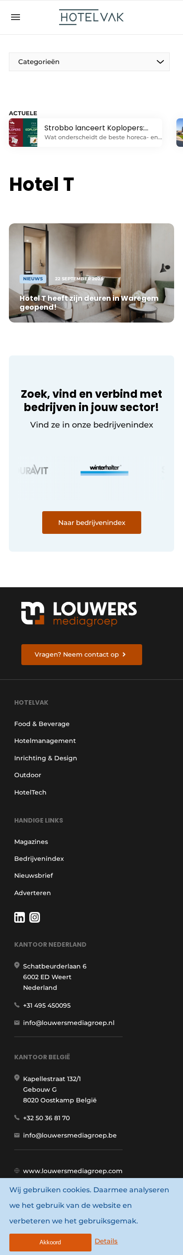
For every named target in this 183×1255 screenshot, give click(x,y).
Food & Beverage (42, 724)
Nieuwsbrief (33, 876)
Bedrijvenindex (39, 859)
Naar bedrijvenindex (91, 522)
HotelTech (30, 792)
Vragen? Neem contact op (77, 654)
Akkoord (50, 1242)
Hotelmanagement (45, 741)
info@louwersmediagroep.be (70, 1135)
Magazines (31, 842)
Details (106, 1241)
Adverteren (32, 893)
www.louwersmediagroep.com (73, 1171)
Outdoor (27, 775)
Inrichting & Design (45, 758)
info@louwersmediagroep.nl (69, 1023)
